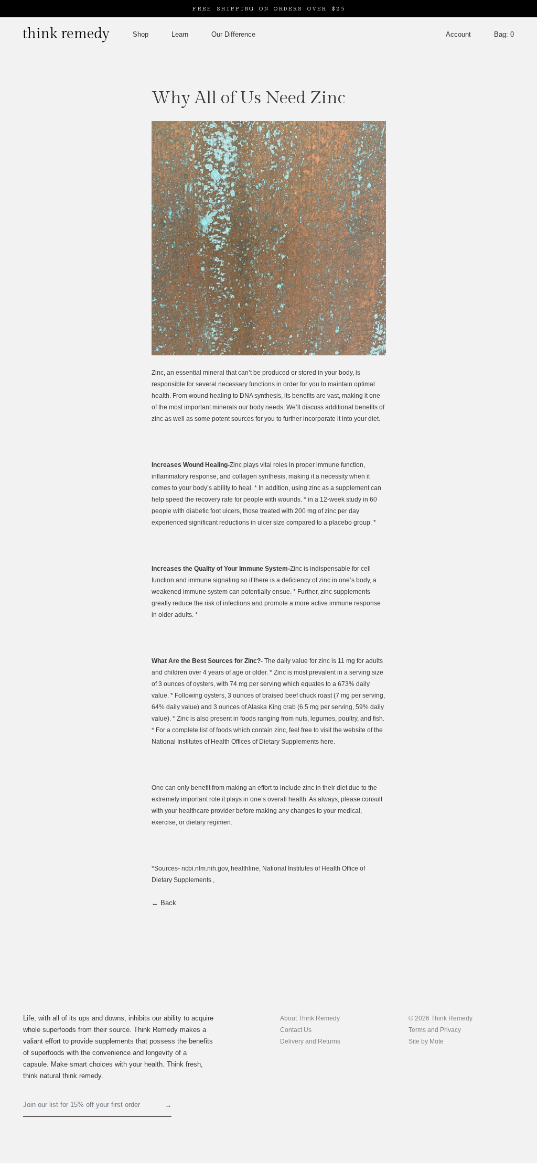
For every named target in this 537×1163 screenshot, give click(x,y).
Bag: (504, 34)
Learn (179, 34)
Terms (418, 1030)
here (327, 741)
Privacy (450, 1030)
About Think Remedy (310, 1018)
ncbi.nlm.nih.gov (204, 868)
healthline (245, 868)
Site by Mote (426, 1041)
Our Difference (233, 34)
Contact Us (296, 1030)
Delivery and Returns (310, 1041)
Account (458, 34)
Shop (140, 34)
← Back (164, 903)
